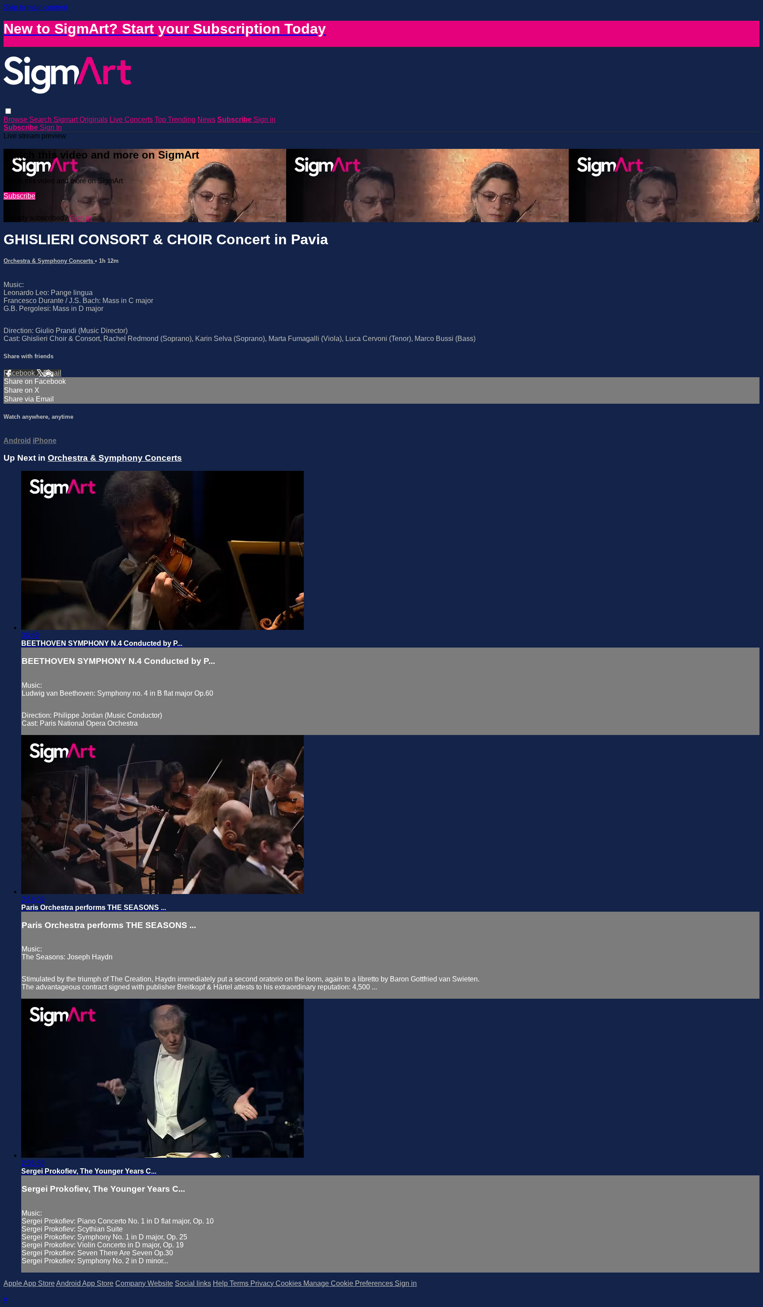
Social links (193, 1283)
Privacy (263, 1283)
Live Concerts (131, 119)
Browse (16, 119)
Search (41, 119)
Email (52, 373)
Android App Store (84, 1283)
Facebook (20, 373)
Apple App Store (29, 1283)
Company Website (144, 1283)
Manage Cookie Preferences (349, 1283)
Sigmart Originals (80, 119)
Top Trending (175, 119)
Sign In (51, 127)
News (206, 119)
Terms (240, 1283)
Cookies (289, 1283)
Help (221, 1283)
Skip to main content (35, 7)
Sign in (264, 119)
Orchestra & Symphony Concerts (49, 261)
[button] (8, 111)
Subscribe (19, 196)
